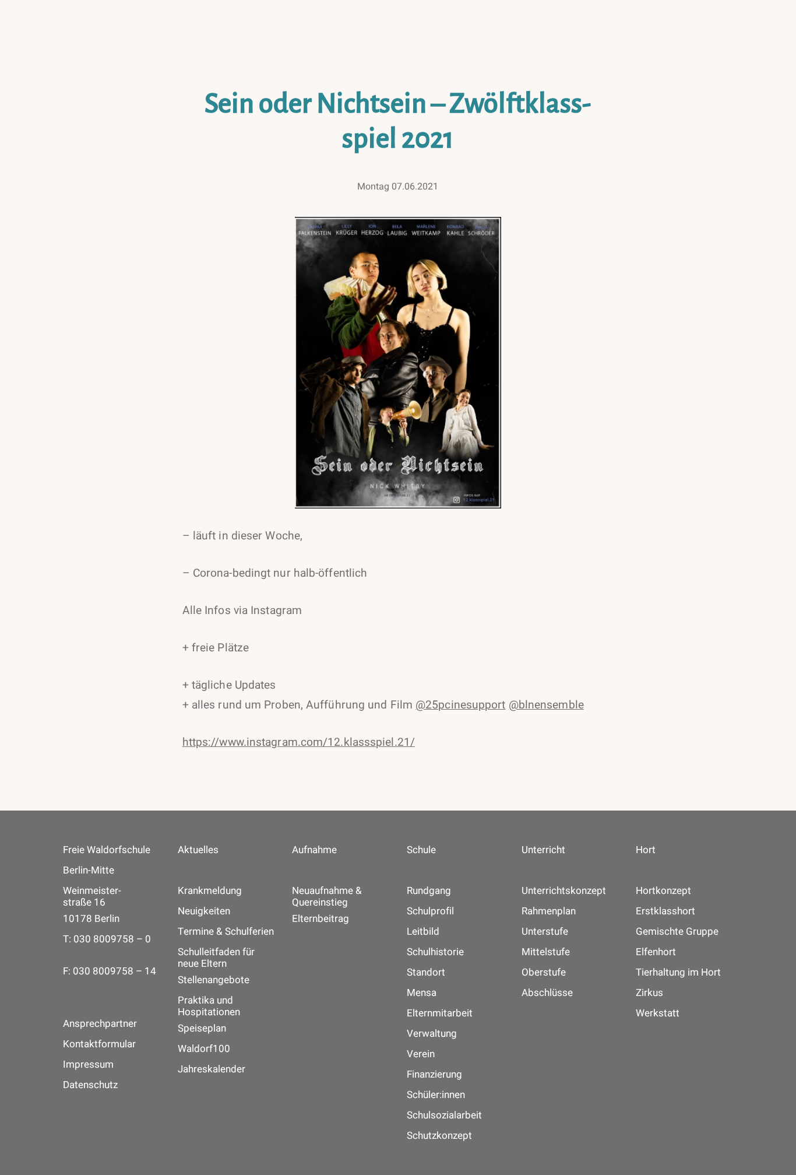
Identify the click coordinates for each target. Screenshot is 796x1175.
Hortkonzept (663, 891)
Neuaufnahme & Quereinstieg (327, 897)
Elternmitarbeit (440, 1013)
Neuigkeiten (204, 911)
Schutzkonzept (439, 1136)
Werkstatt (657, 1013)
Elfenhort (656, 952)
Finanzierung (434, 1075)
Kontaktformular (99, 1044)
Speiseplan (202, 1028)
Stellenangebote (213, 980)
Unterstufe (545, 932)
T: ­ (107, 939)
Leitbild (423, 932)
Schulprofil (430, 911)
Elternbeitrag (320, 919)
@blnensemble (546, 705)
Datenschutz (90, 1085)
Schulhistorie (435, 952)
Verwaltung (432, 1034)
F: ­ (109, 971)
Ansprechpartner (100, 1023)
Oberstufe (544, 972)
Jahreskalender (211, 1069)
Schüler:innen (436, 1095)
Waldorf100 (204, 1049)
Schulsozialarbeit (444, 1115)
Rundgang (429, 891)
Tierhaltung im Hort (678, 972)
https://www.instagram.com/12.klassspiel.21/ (298, 742)
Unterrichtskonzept (564, 891)
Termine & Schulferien (226, 932)
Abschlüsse (547, 993)
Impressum (88, 1064)
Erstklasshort (665, 911)
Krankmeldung (210, 891)
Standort (426, 972)
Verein (421, 1054)
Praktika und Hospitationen (209, 1006)
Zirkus (649, 993)
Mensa (421, 993)
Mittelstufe (546, 952)
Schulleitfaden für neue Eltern (216, 958)
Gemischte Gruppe (677, 932)
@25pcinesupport (460, 705)
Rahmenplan (549, 911)
